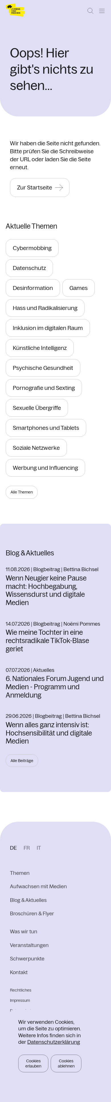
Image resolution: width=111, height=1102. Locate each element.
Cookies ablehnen (66, 1063)
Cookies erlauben (33, 1063)
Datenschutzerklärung (53, 1042)
